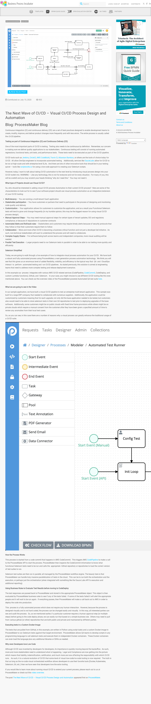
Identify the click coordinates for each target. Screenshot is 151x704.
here (100, 279)
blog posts (24, 21)
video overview (38, 672)
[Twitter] (144, 4)
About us (119, 125)
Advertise (125, 4)
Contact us (120, 120)
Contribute (135, 4)
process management (13, 21)
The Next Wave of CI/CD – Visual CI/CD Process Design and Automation (43, 677)
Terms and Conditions (124, 122)
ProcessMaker (94, 677)
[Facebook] (146, 4)
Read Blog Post (18, 92)
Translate (134, 143)
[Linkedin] (150, 4)
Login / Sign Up (114, 4)
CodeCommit (89, 273)
